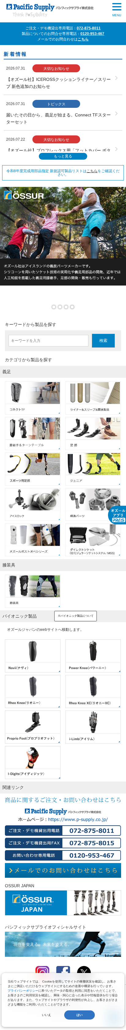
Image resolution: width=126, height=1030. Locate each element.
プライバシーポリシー (23, 990)
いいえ (46, 1015)
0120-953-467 (92, 34)
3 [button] (68, 308)
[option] (63, 236)
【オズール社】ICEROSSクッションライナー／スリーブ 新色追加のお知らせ (58, 83)
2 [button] (61, 308)
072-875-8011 (89, 28)
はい (79, 1015)
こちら (83, 39)
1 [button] (55, 308)
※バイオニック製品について (76, 615)
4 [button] (74, 308)
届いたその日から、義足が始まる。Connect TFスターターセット (58, 118)
